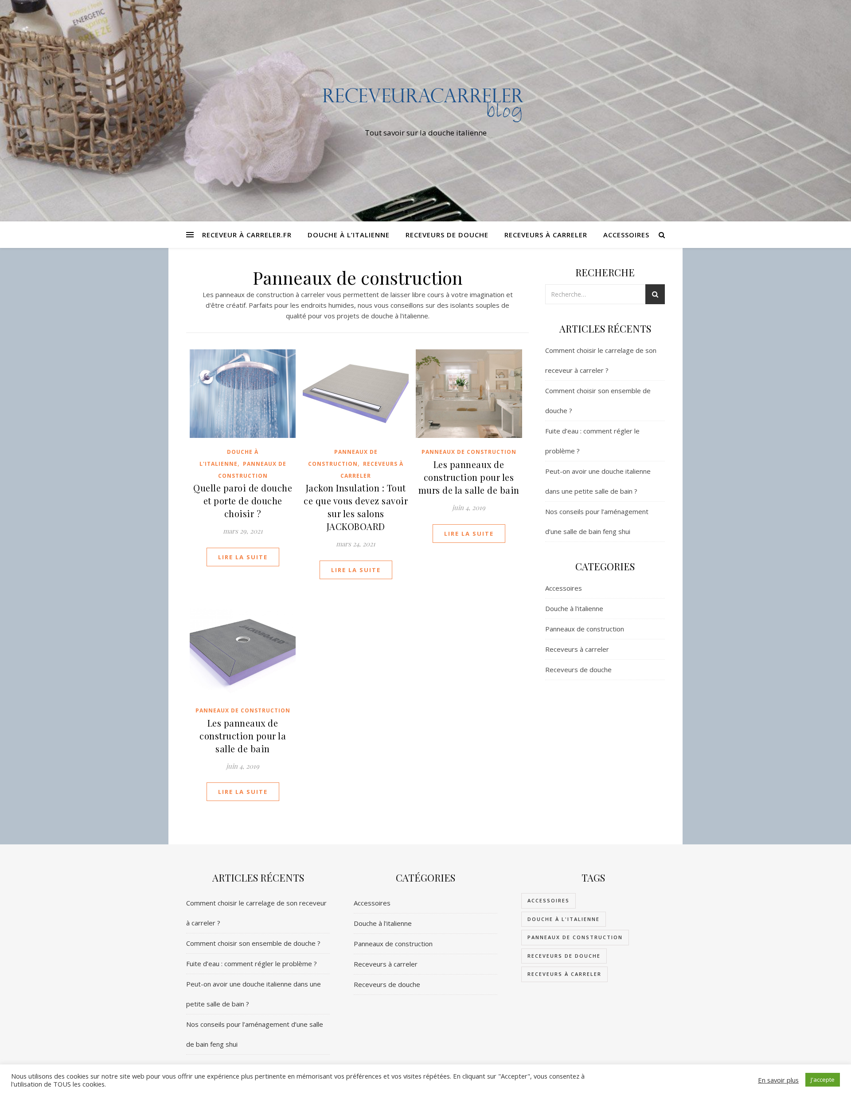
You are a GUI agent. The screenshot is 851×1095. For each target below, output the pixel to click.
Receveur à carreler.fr (247, 234)
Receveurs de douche (447, 234)
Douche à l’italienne (349, 234)
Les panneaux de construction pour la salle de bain (242, 736)
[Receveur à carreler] (425, 102)
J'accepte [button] (823, 1079)
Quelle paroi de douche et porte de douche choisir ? (242, 500)
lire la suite (243, 557)
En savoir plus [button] (778, 1080)
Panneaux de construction (469, 452)
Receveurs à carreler (545, 234)
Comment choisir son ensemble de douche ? (253, 943)
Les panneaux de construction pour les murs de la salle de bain (468, 477)
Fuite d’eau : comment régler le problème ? (251, 963)
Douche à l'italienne (574, 608)
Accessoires (626, 234)
